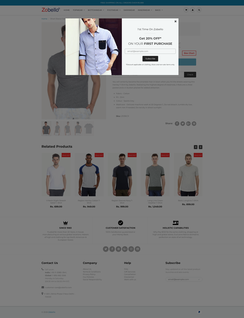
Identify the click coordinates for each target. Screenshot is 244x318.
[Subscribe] (150, 58)
